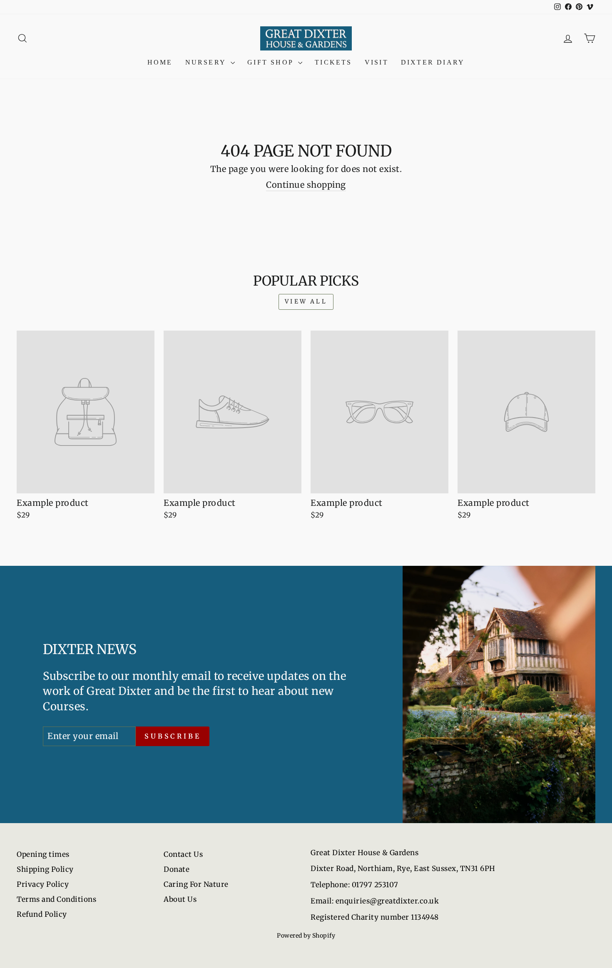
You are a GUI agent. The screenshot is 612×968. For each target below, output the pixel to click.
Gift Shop (271, 62)
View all (306, 301)
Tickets (333, 62)
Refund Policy (42, 914)
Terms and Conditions (56, 899)
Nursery (207, 62)
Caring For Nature (196, 884)
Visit (376, 62)
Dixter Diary (433, 62)
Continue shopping (306, 184)
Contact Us (183, 854)
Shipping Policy (45, 869)
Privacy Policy (43, 884)
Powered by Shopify (306, 935)
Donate (176, 869)
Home (160, 62)
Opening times (43, 854)
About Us (180, 899)
